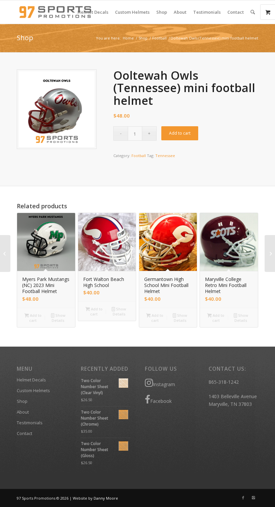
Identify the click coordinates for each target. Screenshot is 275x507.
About (23, 412)
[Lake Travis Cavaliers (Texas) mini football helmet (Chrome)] (5, 253)
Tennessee (165, 155)
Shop (25, 37)
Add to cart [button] (35, 318)
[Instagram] (253, 498)
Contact (24, 433)
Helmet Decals (31, 380)
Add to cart (179, 133)
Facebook (161, 401)
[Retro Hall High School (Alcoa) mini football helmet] (270, 253)
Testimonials (30, 423)
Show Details (58, 318)
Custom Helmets (33, 390)
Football (159, 38)
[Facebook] (243, 498)
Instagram (164, 384)
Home (128, 38)
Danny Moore (106, 498)
